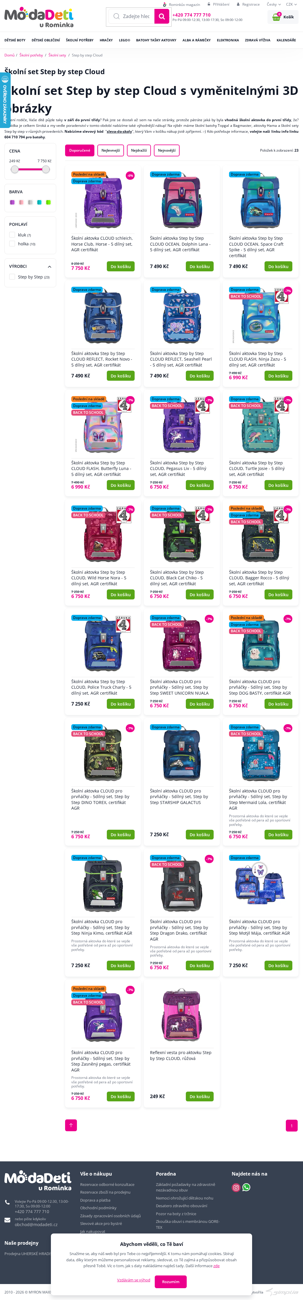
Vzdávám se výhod (133, 1280)
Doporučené (79, 150)
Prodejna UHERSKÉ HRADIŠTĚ (30, 1253)
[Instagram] (236, 1187)
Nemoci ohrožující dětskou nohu (184, 1198)
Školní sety (57, 55)
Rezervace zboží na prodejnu (105, 1192)
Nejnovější (166, 150)
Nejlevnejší (110, 150)
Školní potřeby (31, 55)
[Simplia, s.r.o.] (282, 1291)
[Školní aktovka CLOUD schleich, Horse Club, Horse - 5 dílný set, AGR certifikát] (103, 221)
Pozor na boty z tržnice (176, 1213)
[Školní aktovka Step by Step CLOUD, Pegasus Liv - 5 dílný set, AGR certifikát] (181, 443)
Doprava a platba (95, 1200)
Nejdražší (139, 150)
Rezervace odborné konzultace (107, 1184)
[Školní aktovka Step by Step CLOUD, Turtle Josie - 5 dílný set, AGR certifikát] (260, 443)
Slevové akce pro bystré (101, 1223)
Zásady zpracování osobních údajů (110, 1215)
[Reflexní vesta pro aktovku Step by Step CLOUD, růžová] (181, 1043)
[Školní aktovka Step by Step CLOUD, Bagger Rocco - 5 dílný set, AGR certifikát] (260, 552)
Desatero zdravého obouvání (181, 1205)
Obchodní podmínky (98, 1207)
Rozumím (170, 1281)
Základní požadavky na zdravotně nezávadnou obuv (185, 1187)
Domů (9, 55)
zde (216, 1265)
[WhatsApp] (246, 1187)
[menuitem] (181, 4)
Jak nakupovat (92, 1231)
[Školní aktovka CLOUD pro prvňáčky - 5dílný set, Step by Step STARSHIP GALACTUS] (181, 782)
